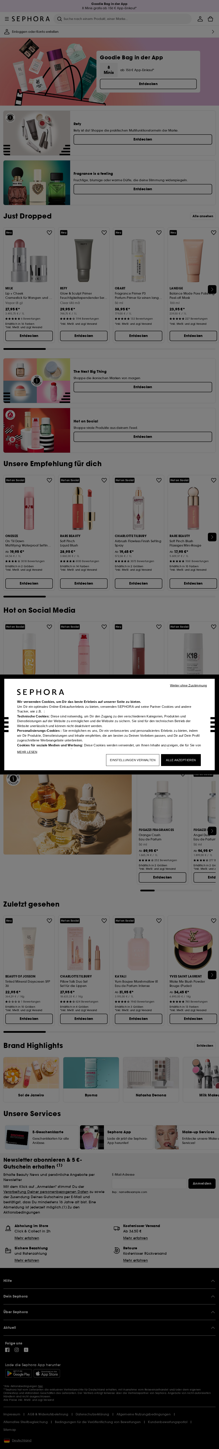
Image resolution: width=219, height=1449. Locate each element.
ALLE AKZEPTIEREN (181, 760)
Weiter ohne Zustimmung (188, 685)
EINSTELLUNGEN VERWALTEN (132, 760)
